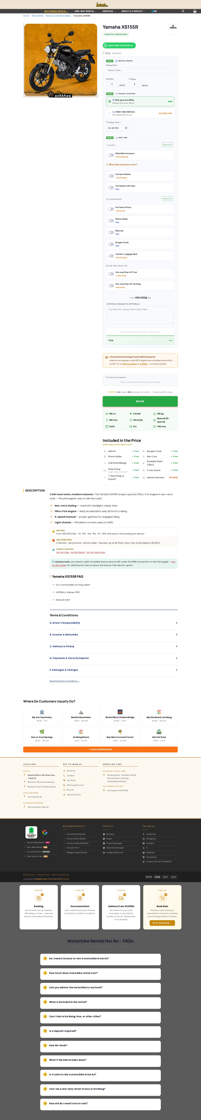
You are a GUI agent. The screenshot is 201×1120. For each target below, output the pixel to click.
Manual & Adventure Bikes (58, 15)
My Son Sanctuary (96, 552)
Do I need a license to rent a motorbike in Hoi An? (79, 958)
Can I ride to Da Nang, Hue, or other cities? (75, 1016)
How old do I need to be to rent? (68, 1103)
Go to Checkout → (162, 923)
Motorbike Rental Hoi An (59, 879)
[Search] (183, 11)
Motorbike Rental (55, 11)
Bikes (133, 79)
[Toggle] (53, 584)
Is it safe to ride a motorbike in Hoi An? (72, 1074)
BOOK (140, 401)
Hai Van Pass (62, 552)
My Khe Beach (78, 552)
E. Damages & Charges (114, 670)
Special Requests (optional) (124, 304)
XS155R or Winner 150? (68, 592)
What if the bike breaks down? (68, 1059)
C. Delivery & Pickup (114, 646)
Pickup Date (112, 65)
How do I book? (58, 1045)
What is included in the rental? (68, 1002)
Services (108, 11)
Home (26, 15)
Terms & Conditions (60, 875)
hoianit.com (41, 879)
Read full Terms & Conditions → (64, 681)
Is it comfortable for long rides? (73, 584)
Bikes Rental (37, 15)
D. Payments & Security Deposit (114, 658)
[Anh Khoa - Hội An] (30, 832)
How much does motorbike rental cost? (73, 973)
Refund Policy (29, 875)
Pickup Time (114, 122)
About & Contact (132, 11)
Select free (167, 145)
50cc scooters (130, 364)
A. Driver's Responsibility (114, 623)
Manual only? (63, 599)
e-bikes (143, 364)
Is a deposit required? (63, 1031)
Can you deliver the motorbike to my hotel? (76, 987)
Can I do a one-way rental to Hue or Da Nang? (77, 1088)
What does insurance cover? (123, 164)
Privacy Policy (43, 875)
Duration (109, 79)
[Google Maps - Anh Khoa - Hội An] (45, 832)
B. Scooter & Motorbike (114, 634)
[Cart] (195, 11)
